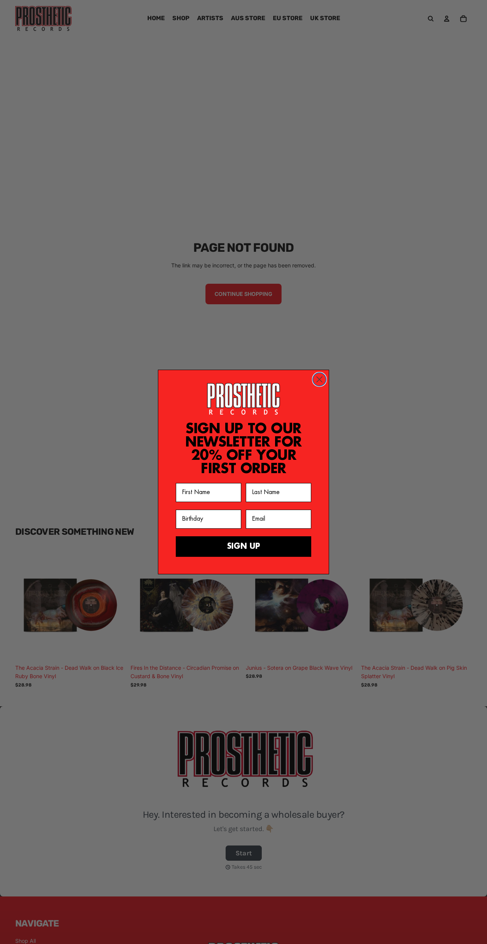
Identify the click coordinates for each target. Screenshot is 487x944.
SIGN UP (243, 546)
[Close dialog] (319, 379)
